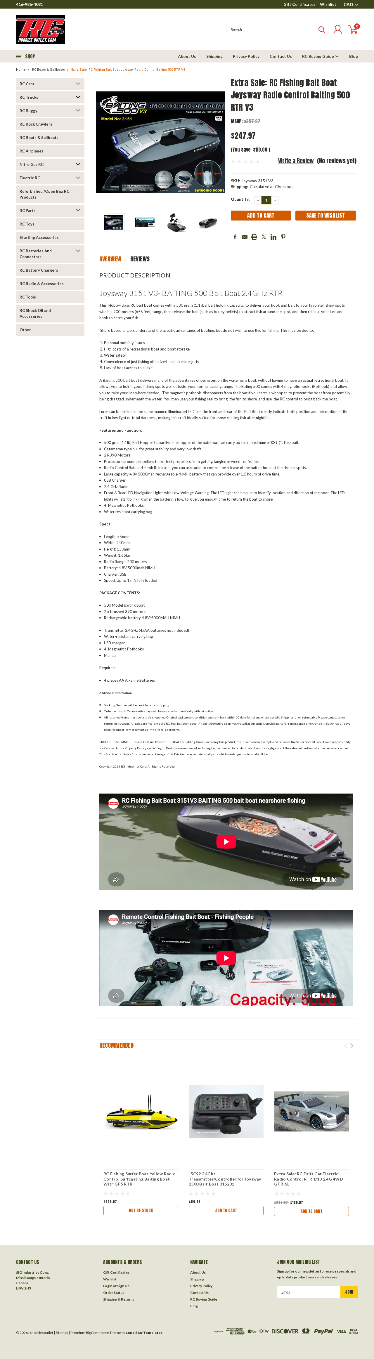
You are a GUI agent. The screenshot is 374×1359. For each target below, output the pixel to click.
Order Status (113, 1292)
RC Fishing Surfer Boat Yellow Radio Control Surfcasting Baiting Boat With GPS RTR (139, 1178)
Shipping (214, 56)
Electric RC (30, 178)
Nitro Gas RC (32, 164)
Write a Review (296, 160)
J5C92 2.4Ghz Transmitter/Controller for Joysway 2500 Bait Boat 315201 (225, 1178)
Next (219, 142)
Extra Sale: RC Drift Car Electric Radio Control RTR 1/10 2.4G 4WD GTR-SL (308, 1178)
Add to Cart (226, 1210)
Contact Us (281, 56)
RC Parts (28, 210)
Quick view (140, 1112)
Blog (353, 56)
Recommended (116, 1045)
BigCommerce (97, 1332)
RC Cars (27, 83)
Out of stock (141, 1210)
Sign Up (123, 1286)
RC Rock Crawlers (36, 124)
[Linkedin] (273, 237)
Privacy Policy (246, 56)
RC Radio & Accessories (42, 283)
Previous (102, 142)
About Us (187, 56)
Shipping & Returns (118, 1299)
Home (21, 70)
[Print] (254, 237)
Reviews (140, 258)
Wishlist (328, 4)
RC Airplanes (32, 151)
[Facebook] (235, 237)
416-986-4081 (29, 4)
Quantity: (240, 199)
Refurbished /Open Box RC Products (44, 194)
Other (25, 329)
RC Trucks (29, 97)
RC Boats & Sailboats (48, 70)
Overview (110, 258)
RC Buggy (28, 110)
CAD (349, 4)
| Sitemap (61, 1332)
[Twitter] (264, 237)
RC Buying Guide (318, 56)
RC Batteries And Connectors (36, 254)
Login (107, 1286)
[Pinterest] (283, 237)
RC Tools (28, 297)
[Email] (244, 237)
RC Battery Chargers (39, 270)
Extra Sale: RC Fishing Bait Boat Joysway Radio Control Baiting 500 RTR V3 (128, 70)
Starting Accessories (39, 237)
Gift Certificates (299, 4)
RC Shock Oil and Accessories (35, 313)
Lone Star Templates (144, 1332)
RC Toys (27, 224)
